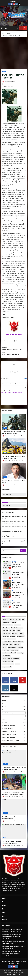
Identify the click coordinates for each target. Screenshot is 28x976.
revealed (5, 644)
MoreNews (10, 974)
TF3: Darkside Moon (7, 728)
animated (5, 619)
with (10, 666)
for (10, 630)
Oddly (3, 719)
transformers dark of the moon (11, 658)
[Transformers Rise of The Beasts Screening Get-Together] (14, 831)
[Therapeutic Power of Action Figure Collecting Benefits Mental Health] (14, 782)
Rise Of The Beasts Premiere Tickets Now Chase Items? (7, 584)
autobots (18, 619)
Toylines (17, 961)
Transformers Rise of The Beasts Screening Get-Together (7, 594)
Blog (9, 961)
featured (5, 630)
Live (25, 28)
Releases (4, 722)
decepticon (17, 625)
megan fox (6, 636)
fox (14, 630)
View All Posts (20, 341)
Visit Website (8, 341)
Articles (4, 700)
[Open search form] (17, 27)
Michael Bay (20, 636)
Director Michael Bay (17, 627)
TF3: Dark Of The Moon (8, 725)
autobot (12, 619)
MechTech (15, 633)
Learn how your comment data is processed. (13, 391)
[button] (2, 28)
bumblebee (6, 622)
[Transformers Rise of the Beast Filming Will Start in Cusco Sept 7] (14, 446)
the (18, 653)
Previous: (12, 348)
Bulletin (14, 561)
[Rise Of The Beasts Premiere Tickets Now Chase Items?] (14, 807)
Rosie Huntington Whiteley (15, 647)
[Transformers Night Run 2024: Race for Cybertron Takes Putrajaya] (14, 758)
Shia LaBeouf (14, 650)
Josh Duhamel (6, 633)
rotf (4, 650)
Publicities (11, 963)
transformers (6, 655)
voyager (5, 666)
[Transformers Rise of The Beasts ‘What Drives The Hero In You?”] (14, 422)
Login (25, 378)
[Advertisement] (14, 53)
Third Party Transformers (9, 731)
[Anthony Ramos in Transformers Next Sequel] (14, 471)
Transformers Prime (8, 664)
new (14, 639)
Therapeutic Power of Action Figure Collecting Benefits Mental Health (7, 574)
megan (21, 633)
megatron (12, 636)
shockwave (6, 653)
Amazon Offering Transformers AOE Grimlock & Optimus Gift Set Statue (13, 535)
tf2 (11, 653)
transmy (17, 664)
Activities (23, 961)
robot (10, 644)
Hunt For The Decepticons (9, 713)
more (4, 639)
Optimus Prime (7, 641)
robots (4, 647)
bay (23, 619)
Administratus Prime (9, 81)
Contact (17, 963)
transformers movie (8, 661)
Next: (11, 353)
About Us (4, 961)
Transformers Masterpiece (9, 737)
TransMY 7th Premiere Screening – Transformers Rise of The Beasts (7, 604)
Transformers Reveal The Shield (10, 740)
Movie (4, 71)
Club (13, 590)
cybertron (13, 622)
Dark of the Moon (8, 625)
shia (8, 650)
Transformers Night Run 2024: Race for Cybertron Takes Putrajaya (7, 565)
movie (9, 639)
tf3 (15, 653)
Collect (13, 961)
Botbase (4, 703)
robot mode (17, 644)
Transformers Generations (9, 734)
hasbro (18, 630)
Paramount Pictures (18, 641)
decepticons (6, 627)
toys (22, 653)
